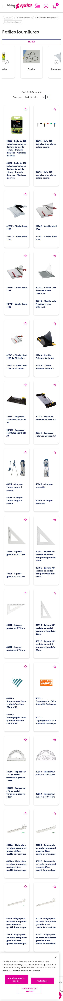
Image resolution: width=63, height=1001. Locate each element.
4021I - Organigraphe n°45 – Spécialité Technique (46, 701)
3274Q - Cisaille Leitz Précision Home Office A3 (46, 290)
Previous (6, 62)
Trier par (17, 97)
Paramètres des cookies (30, 989)
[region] (29, 976)
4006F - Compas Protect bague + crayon (14, 487)
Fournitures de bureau (46, 17)
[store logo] (19, 6)
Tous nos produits (23, 17)
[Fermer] (55, 957)
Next (56, 62)
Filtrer (31, 41)
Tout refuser (42, 981)
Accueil (7, 18)
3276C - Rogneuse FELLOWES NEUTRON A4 (16, 419)
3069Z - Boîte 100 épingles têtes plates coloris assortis (46, 144)
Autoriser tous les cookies (16, 979)
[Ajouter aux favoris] (25, 110)
